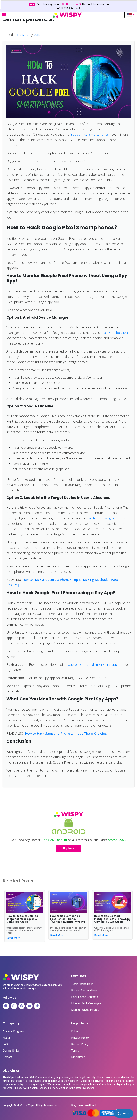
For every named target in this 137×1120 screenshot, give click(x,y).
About (6, 1037)
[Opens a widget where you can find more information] (123, 1113)
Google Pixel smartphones (89, 134)
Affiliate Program (13, 1031)
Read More (13, 938)
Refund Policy (80, 1044)
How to (23, 34)
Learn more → (101, 4)
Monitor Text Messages (86, 1003)
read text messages (100, 518)
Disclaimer (78, 1057)
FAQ (5, 1044)
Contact (7, 1057)
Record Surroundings (84, 990)
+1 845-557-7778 (70, 7)
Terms (75, 1050)
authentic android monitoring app (92, 664)
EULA (74, 1031)
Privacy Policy (80, 1037)
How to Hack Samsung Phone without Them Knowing (66, 733)
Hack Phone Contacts (84, 997)
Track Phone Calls (82, 984)
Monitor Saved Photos (85, 1009)
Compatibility (11, 1050)
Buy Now (68, 848)
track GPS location (114, 332)
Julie (37, 34)
